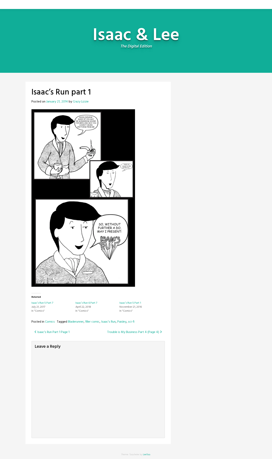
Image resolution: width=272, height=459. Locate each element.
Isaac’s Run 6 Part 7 (86, 303)
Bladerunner (76, 321)
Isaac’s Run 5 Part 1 (130, 303)
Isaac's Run (108, 321)
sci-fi (131, 321)
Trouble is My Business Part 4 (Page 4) (133, 332)
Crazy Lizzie (81, 101)
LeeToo (146, 455)
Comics (50, 321)
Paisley (121, 321)
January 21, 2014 (57, 101)
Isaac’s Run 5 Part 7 (42, 303)
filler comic (92, 321)
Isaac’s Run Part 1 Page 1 (52, 332)
